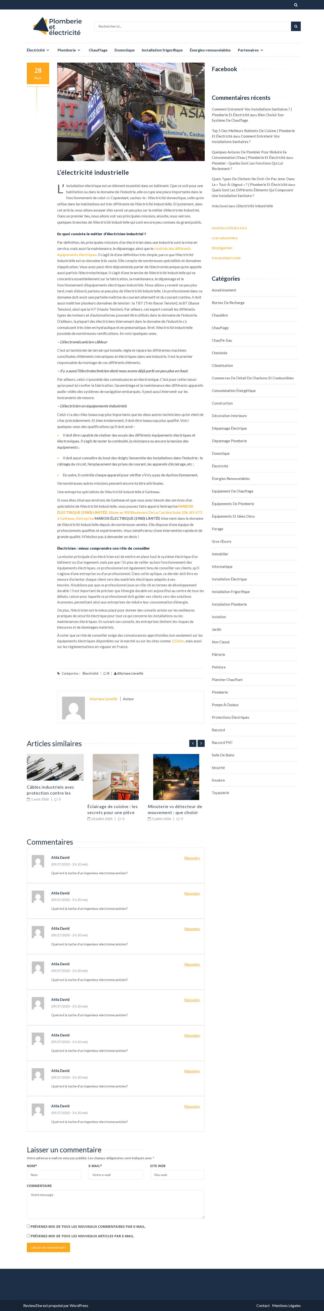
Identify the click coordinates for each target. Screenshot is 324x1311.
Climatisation (222, 365)
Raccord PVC (222, 742)
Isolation (219, 617)
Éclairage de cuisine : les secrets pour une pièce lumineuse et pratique (112, 812)
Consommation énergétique (234, 390)
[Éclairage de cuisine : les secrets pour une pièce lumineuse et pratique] (115, 777)
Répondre (192, 858)
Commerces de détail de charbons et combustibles (253, 378)
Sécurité (218, 767)
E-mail (95, 1166)
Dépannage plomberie (229, 441)
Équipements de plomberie (233, 503)
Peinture (219, 667)
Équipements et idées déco (233, 516)
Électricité (36, 50)
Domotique (125, 50)
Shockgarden (222, 248)
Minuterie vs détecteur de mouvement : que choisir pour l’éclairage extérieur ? (176, 812)
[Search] (296, 26)
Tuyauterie (220, 793)
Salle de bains (223, 755)
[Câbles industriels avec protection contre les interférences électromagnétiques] (55, 767)
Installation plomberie (229, 604)
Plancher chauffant (227, 679)
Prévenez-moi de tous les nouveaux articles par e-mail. (82, 1236)
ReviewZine (32, 1305)
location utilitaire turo (229, 228)
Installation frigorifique (162, 50)
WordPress (79, 1305)
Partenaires (248, 50)
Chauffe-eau (222, 340)
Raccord (218, 730)
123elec (177, 641)
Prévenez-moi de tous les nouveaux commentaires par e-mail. (88, 1226)
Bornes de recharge (228, 302)
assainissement (224, 290)
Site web (157, 1166)
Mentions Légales (286, 1305)
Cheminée (219, 353)
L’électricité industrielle (254, 206)
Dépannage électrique (229, 428)
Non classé (221, 642)
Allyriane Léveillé (129, 673)
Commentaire (39, 1185)
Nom (32, 1166)
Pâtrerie (218, 654)
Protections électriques (230, 717)
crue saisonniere (225, 238)
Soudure (218, 780)
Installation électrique (229, 579)
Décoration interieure (229, 416)
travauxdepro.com (226, 258)
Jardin (216, 629)
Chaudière (220, 315)
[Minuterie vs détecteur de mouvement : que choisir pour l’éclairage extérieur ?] (176, 777)
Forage (217, 529)
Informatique (222, 566)
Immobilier (220, 554)
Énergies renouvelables (210, 50)
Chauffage (98, 50)
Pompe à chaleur (225, 705)
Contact (263, 1305)
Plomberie (67, 50)
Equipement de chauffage (232, 491)
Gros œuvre (221, 541)
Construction (222, 403)
